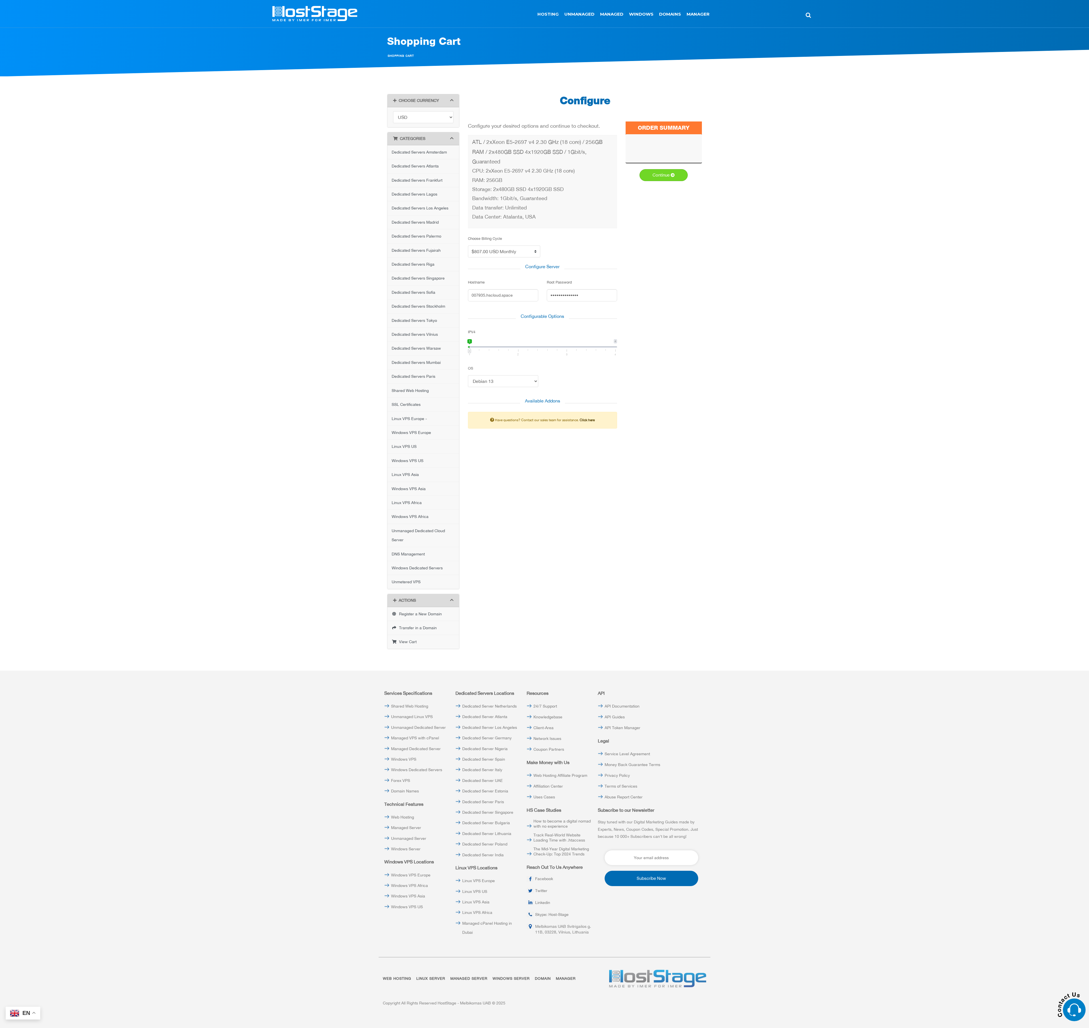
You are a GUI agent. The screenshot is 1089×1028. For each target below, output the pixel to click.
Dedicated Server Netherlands (489, 706)
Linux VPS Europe (478, 880)
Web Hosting (402, 817)
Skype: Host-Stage (552, 914)
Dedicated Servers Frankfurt (417, 180)
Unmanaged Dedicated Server (418, 727)
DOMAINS (670, 14)
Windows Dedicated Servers (417, 568)
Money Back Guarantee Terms (632, 764)
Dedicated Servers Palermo (416, 236)
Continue (662, 175)
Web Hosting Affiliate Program (560, 775)
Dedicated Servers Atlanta (415, 166)
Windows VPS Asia (409, 488)
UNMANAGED (579, 14)
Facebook (544, 878)
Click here (587, 420)
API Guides (615, 717)
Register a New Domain (419, 614)
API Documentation (622, 706)
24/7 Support (545, 706)
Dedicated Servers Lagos (414, 194)
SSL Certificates (406, 404)
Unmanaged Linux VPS (412, 716)
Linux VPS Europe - (409, 418)
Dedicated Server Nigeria (485, 748)
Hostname (476, 282)
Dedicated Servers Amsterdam (419, 152)
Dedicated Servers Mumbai (416, 362)
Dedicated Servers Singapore (418, 278)
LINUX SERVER (430, 978)
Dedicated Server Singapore (487, 812)
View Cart (407, 641)
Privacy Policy (617, 775)
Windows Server (406, 849)
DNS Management (408, 554)
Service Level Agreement (627, 754)
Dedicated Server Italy (482, 769)
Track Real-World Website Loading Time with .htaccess (559, 837)
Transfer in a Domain (417, 628)
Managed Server (406, 827)
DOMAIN (543, 978)
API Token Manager (622, 727)
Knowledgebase (547, 717)
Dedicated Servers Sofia (413, 292)
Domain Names (405, 791)
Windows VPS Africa (410, 516)
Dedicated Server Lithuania (486, 833)
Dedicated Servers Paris (413, 376)
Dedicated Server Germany (487, 738)
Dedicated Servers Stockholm (418, 306)
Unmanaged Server (408, 838)
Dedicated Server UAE (482, 780)
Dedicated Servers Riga (413, 264)
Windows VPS (403, 759)
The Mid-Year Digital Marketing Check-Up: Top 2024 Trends (561, 851)
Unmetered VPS (406, 582)
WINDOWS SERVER (511, 978)
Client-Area (543, 727)
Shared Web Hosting (410, 390)
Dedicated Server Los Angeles (489, 727)
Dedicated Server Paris (483, 802)
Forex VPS (400, 780)
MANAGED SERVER (468, 978)
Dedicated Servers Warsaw (416, 348)
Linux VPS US (404, 446)
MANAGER (698, 14)
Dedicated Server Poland (484, 844)
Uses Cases (544, 797)
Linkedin (542, 902)
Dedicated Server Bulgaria (486, 823)
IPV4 (471, 332)
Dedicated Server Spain (483, 759)
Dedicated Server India (483, 855)
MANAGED (611, 14)
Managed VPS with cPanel (415, 738)
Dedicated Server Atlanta (484, 716)
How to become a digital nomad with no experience (562, 823)
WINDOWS (641, 14)
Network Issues (547, 738)
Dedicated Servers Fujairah (416, 250)
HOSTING (548, 14)
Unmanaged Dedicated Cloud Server (418, 535)
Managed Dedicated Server (416, 748)
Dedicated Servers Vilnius (415, 334)
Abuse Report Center (624, 797)
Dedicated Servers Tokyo (414, 320)
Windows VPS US (407, 460)
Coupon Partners (548, 749)
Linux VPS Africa (407, 502)
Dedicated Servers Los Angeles (420, 208)
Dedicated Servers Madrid (415, 222)
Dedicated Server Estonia (485, 791)
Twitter (541, 890)
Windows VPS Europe (411, 432)
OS (470, 368)
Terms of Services (621, 786)
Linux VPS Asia (405, 474)
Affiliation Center (548, 786)
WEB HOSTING (397, 978)
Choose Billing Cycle (485, 238)
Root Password (559, 282)
